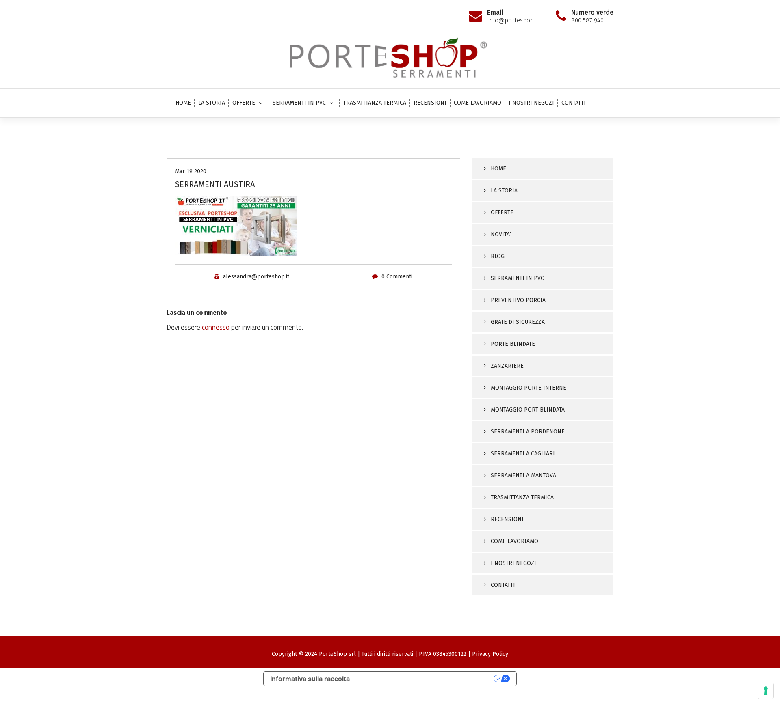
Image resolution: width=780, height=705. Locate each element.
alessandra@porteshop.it (256, 276)
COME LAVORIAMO (477, 102)
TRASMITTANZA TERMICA (374, 102)
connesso (216, 327)
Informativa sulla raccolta (310, 679)
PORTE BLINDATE (513, 344)
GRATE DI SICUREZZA (518, 322)
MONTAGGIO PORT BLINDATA (528, 409)
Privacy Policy (490, 654)
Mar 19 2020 (190, 171)
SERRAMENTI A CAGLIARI (523, 453)
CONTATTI (573, 102)
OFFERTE (243, 102)
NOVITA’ (501, 234)
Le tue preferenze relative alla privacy (425, 679)
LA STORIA (211, 102)
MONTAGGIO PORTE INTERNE (528, 387)
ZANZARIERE (507, 365)
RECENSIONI (430, 102)
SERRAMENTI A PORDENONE (528, 431)
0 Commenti (396, 276)
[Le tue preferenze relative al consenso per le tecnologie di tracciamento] (766, 691)
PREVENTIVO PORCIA (518, 300)
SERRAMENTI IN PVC (299, 102)
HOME (183, 102)
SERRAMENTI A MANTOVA (523, 475)
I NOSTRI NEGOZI (531, 102)
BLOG (498, 256)
